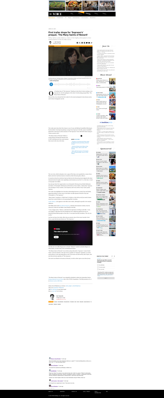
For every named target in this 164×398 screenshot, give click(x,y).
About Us (50, 391)
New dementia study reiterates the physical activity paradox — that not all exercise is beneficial (105, 139)
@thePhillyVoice (77, 286)
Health (80, 14)
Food (98, 106)
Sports (104, 14)
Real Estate (99, 166)
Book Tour (99, 159)
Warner (59, 304)
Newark (55, 304)
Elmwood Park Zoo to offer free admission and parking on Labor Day (106, 70)
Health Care (99, 230)
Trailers (81, 301)
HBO (75, 301)
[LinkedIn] (82, 43)
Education (99, 78)
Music (69, 17)
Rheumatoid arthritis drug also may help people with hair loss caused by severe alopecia (105, 129)
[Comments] (87, 43)
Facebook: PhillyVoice (59, 287)
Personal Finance (101, 194)
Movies (52, 46)
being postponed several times (55, 279)
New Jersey (51, 304)
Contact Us (74, 391)
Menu (50, 14)
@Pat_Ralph (69, 286)
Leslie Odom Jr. (52, 201)
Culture (88, 13)
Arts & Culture (85, 17)
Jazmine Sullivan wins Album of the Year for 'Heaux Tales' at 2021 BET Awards (79, 147)
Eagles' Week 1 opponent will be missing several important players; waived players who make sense (105, 57)
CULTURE (77, 139)
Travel (98, 173)
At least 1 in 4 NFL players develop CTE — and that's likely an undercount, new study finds (106, 132)
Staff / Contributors (98, 392)
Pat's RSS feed (54, 289)
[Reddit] (84, 43)
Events (96, 14)
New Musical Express (64, 205)
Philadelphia (66, 301)
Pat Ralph (58, 42)
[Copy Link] (91, 43)
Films (78, 301)
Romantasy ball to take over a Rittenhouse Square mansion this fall (106, 68)
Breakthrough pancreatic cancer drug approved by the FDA (105, 126)
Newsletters (93, 17)
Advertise (62, 391)
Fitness (99, 152)
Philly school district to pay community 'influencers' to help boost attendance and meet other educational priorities (105, 60)
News (72, 14)
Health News (100, 92)
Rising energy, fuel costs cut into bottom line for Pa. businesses (105, 63)
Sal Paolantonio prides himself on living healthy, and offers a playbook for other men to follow (106, 136)
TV (65, 17)
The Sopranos (58, 46)
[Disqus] (70, 340)
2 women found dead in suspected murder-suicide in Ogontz (106, 54)
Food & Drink (60, 17)
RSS (107, 391)
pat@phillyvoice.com (61, 299)
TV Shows (72, 301)
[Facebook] (77, 43)
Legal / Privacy (86, 391)
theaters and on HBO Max (56, 281)
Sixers (98, 114)
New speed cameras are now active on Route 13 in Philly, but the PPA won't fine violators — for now (105, 51)
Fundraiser (99, 187)
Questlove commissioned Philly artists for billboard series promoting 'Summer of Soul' (80, 143)
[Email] (89, 43)
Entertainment (76, 17)
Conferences (100, 209)
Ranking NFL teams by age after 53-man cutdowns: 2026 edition (105, 66)
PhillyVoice (57, 14)
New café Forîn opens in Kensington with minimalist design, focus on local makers (79, 152)
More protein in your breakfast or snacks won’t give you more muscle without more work (105, 142)
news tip (54, 291)
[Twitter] (80, 43)
